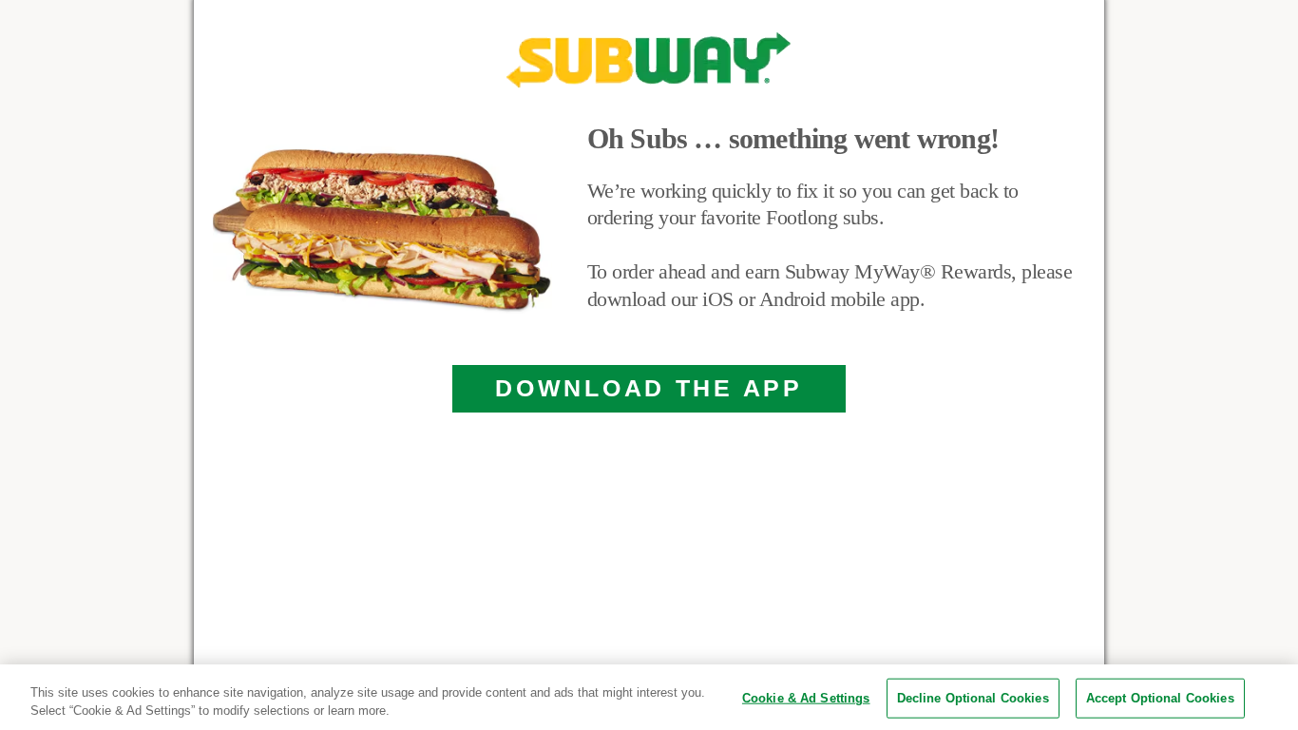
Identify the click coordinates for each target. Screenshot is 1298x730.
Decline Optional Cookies (973, 698)
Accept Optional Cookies (1160, 698)
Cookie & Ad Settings (806, 698)
